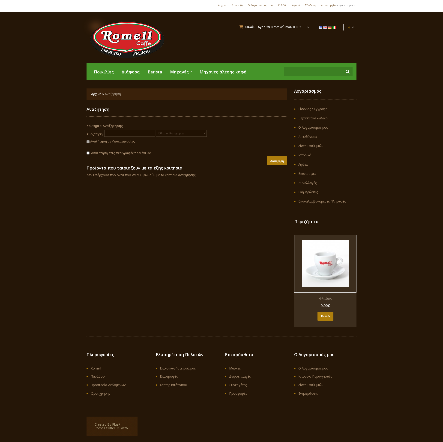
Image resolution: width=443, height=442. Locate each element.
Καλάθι (282, 5)
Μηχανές (179, 71)
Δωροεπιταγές (240, 376)
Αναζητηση (113, 94)
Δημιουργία (328, 5)
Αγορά (296, 5)
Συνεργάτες (238, 385)
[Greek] (320, 27)
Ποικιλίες (104, 71)
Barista (155, 71)
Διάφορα (131, 71)
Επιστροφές (307, 173)
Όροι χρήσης (100, 393)
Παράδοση (99, 376)
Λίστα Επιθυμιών (310, 146)
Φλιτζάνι (325, 298)
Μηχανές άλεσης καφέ (223, 71)
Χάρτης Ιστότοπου (173, 385)
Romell (96, 368)
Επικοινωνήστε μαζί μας (177, 368)
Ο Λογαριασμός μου (260, 5)
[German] (330, 27)
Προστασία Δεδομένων (108, 385)
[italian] (334, 27)
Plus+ (116, 424)
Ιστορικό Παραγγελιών (315, 376)
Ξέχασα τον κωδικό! (313, 118)
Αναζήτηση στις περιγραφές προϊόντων (121, 153)
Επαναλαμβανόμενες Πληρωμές (322, 201)
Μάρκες (234, 368)
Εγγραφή (320, 109)
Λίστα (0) (237, 5)
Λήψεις (303, 164)
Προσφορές (238, 393)
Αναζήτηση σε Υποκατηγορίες (112, 141)
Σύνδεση (310, 5)
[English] (325, 27)
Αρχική (222, 5)
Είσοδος (304, 109)
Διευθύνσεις (307, 136)
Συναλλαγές (307, 183)
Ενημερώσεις (308, 192)
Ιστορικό (304, 155)
